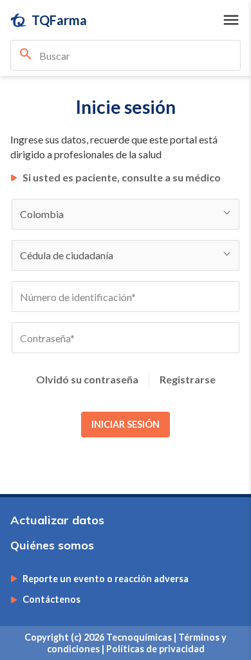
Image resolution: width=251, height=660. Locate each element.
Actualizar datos (57, 520)
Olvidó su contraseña (87, 379)
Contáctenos (51, 599)
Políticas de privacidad (155, 648)
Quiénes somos (52, 545)
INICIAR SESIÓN (125, 424)
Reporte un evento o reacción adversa (106, 579)
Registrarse (188, 379)
